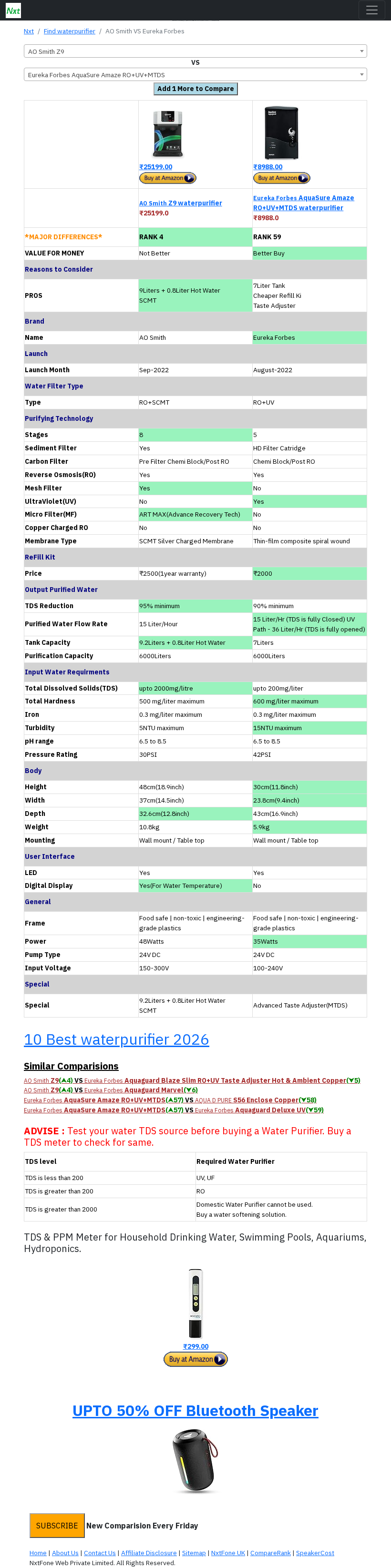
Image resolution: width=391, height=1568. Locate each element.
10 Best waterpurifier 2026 (116, 1039)
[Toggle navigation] (372, 10)
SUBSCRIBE (57, 1525)
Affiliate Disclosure (149, 1552)
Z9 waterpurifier (180, 203)
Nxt (29, 31)
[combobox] (195, 51)
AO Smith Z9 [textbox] (46, 51)
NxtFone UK (228, 1552)
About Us (65, 1552)
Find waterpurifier (69, 31)
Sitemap (194, 1552)
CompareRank (270, 1552)
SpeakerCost (315, 1552)
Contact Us (100, 1552)
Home (38, 1552)
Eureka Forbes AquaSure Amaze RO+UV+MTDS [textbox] (96, 75)
